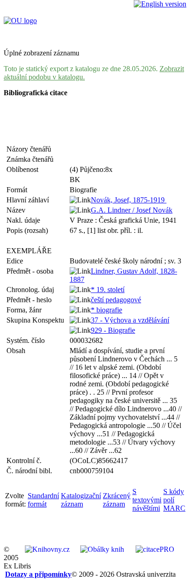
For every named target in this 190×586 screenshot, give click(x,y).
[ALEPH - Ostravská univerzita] (20, 20)
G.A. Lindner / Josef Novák (131, 210)
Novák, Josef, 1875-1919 (128, 200)
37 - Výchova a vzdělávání (130, 320)
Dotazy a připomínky (38, 574)
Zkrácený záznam (117, 500)
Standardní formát (43, 500)
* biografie (106, 310)
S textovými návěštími (146, 500)
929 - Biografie (113, 330)
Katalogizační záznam (81, 500)
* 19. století (108, 289)
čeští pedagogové (116, 300)
